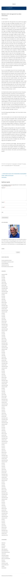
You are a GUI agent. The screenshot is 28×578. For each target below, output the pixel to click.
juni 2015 (3, 483)
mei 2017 (3, 447)
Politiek (3, 566)
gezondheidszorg (5, 550)
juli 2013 (3, 519)
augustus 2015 (4, 480)
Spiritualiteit (4, 567)
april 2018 (3, 430)
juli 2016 (3, 463)
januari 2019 (4, 416)
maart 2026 (4, 282)
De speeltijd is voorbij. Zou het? (8, 261)
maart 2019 (4, 413)
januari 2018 (4, 435)
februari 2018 (4, 433)
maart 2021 (4, 375)
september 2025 (5, 291)
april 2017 (3, 449)
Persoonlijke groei (5, 564)
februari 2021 (4, 377)
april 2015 (3, 486)
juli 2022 (3, 350)
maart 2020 (4, 394)
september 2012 (5, 535)
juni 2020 (3, 389)
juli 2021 (3, 369)
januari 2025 (4, 304)
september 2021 (5, 366)
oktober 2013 (4, 514)
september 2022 (5, 347)
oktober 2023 (4, 327)
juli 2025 (3, 294)
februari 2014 (4, 508)
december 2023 (4, 324)
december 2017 (4, 436)
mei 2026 (3, 279)
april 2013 (3, 524)
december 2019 (4, 399)
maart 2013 (4, 525)
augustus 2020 (4, 386)
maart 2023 (4, 338)
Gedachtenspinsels (5, 264)
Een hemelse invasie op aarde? (7, 266)
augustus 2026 (4, 274)
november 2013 (5, 513)
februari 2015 (4, 489)
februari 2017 (4, 452)
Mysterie (3, 560)
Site (2, 212)
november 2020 (5, 382)
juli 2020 (3, 388)
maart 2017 (4, 450)
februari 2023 (4, 339)
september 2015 (5, 478)
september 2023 (5, 328)
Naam (3, 202)
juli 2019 (3, 407)
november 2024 (5, 307)
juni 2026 (3, 277)
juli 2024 (3, 313)
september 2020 (5, 385)
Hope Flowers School (6, 552)
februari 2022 (4, 358)
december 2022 (4, 343)
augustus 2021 (4, 368)
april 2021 (3, 374)
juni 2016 (3, 464)
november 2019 (5, 400)
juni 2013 (3, 521)
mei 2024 (3, 316)
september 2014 (5, 497)
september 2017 (5, 441)
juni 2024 (3, 314)
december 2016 (4, 455)
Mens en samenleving (6, 558)
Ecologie (3, 544)
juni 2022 (3, 352)
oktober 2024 (4, 308)
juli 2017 (3, 444)
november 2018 (5, 419)
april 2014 (3, 505)
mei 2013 (3, 522)
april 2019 (3, 411)
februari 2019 (4, 414)
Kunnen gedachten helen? (7, 260)
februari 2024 (4, 321)
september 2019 (5, 403)
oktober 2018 (4, 421)
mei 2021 (3, 372)
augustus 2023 (4, 330)
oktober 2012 (4, 533)
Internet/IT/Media (5, 555)
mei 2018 (3, 428)
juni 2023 (3, 333)
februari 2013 (4, 527)
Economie (14, 163)
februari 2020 (4, 396)
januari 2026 (4, 285)
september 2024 (5, 310)
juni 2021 (3, 371)
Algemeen (3, 542)
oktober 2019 (4, 402)
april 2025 (3, 299)
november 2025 (5, 288)
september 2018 (5, 422)
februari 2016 (4, 471)
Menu (14, 4)
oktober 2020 (4, 383)
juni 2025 (3, 296)
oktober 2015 (4, 477)
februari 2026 (4, 283)
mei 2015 (3, 485)
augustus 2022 (4, 349)
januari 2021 (4, 378)
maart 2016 (4, 469)
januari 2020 (4, 397)
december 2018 (4, 417)
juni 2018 (3, 427)
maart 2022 (4, 357)
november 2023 (5, 325)
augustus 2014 (4, 499)
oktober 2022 (4, 346)
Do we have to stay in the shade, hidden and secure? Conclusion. (8, 175)
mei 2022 (3, 353)
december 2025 (4, 286)
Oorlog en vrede (5, 563)
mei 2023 (3, 335)
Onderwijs (3, 561)
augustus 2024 (4, 311)
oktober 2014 (4, 496)
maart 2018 (4, 432)
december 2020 (4, 380)
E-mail (3, 207)
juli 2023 (3, 332)
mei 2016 (3, 466)
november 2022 (5, 344)
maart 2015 (4, 488)
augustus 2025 (4, 293)
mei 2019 (3, 410)
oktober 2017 (4, 439)
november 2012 (5, 531)
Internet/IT (4, 553)
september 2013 (5, 516)
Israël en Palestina (5, 556)
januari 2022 (4, 360)
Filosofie (3, 547)
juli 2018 (3, 425)
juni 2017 (3, 446)
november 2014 (5, 494)
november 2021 (5, 363)
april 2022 (3, 355)
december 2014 (4, 492)
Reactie (4, 187)
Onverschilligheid (5, 263)
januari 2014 (4, 510)
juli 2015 (3, 482)
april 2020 (3, 393)
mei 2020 (3, 391)
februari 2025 (4, 302)
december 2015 (4, 474)
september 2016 (5, 460)
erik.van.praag (16, 165)
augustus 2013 (4, 517)
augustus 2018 (4, 424)
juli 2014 (3, 500)
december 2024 (4, 305)
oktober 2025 (4, 289)
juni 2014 (3, 502)
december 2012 (4, 530)
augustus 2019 (4, 405)
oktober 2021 (4, 364)
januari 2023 (4, 341)
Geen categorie (4, 549)
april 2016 (3, 467)
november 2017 (5, 438)
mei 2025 (3, 297)
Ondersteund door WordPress (7, 575)
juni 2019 (3, 408)
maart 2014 (4, 506)
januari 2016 (4, 472)
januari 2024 (4, 322)
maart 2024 (4, 319)
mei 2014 (3, 503)
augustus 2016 (4, 461)
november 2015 (5, 475)
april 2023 (3, 336)
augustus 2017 (4, 442)
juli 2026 (3, 275)
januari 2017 (4, 453)
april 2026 (3, 280)
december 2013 (4, 511)
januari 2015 (4, 491)
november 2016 (5, 457)
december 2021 (4, 361)
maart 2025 (4, 300)
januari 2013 (4, 528)
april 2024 (3, 318)
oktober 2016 (4, 458)
